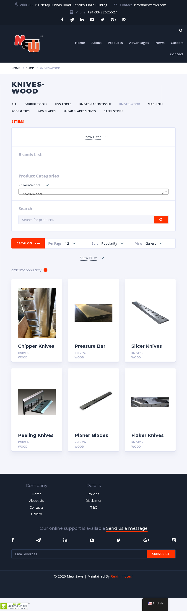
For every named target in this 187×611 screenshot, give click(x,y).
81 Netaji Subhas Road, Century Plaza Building (71, 5)
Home (80, 42)
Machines (155, 104)
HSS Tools (63, 104)
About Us (36, 500)
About (96, 42)
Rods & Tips (20, 111)
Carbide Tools (35, 104)
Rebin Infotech (122, 576)
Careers (177, 42)
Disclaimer (94, 500)
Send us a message (127, 528)
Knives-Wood (129, 104)
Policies (93, 494)
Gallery (36, 514)
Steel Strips (113, 111)
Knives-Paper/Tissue (95, 104)
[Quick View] (54, 286)
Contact (177, 54)
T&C (93, 507)
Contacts (37, 507)
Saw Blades (46, 111)
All (14, 104)
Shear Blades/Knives (79, 111)
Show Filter (92, 136)
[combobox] (93, 191)
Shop (30, 68)
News (160, 42)
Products (115, 42)
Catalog (24, 243)
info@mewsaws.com (150, 5)
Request (48, 353)
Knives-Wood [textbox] (92, 193)
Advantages (139, 42)
